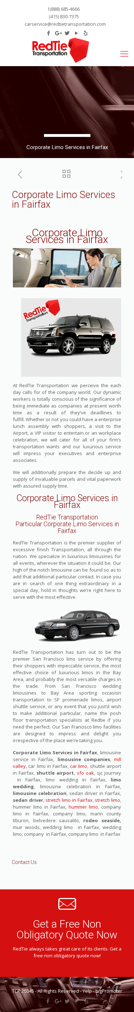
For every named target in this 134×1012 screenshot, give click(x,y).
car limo (78, 766)
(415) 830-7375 (63, 16)
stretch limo (107, 800)
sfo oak (84, 773)
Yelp (87, 991)
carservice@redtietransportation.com (65, 24)
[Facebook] (47, 1000)
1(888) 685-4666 (63, 9)
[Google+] (57, 1000)
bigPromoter (108, 991)
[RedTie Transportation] (60, 50)
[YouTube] (76, 1000)
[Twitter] (67, 1000)
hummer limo (83, 807)
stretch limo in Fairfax (68, 800)
